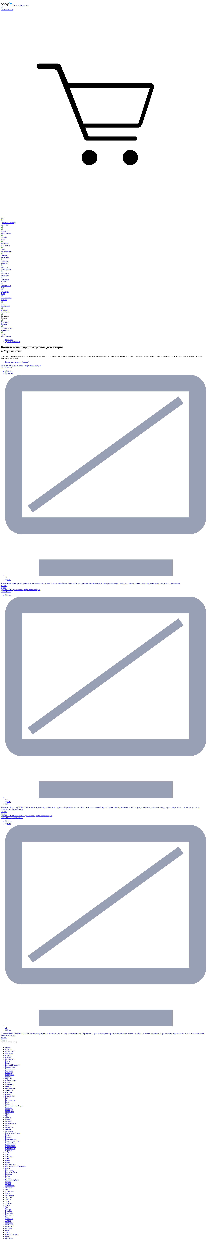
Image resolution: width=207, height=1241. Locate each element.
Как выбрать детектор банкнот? (17, 362)
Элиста (7, 1232)
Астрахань (9, 1053)
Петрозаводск (10, 1164)
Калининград (10, 1100)
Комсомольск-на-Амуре (14, 1106)
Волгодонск (9, 1075)
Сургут (7, 1193)
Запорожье (9, 1090)
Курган (7, 1114)
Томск (7, 1205)
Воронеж (8, 1079)
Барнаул (8, 1055)
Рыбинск (8, 1174)
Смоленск (9, 1188)
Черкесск (8, 1228)
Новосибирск (10, 1149)
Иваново (8, 1092)
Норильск (8, 1151)
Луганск (8, 1119)
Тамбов (8, 1199)
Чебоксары (9, 1223)
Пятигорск (9, 1170)
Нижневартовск (11, 1139)
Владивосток (10, 1067)
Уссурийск (9, 1215)
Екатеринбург (10, 1088)
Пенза (7, 1160)
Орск (7, 1158)
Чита (7, 1230)
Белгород (8, 1057)
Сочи (7, 1189)
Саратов (8, 1184)
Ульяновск (9, 1213)
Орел (7, 1154)
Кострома (8, 1108)
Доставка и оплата (7, 223)
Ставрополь (9, 1191)
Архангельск (10, 1051)
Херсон (8, 1221)
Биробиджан (9, 1059)
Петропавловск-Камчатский (15, 1166)
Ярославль (9, 1238)
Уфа (6, 1217)
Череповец (9, 1226)
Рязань (7, 1176)
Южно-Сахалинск (11, 1234)
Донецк (8, 1086)
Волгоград (9, 1073)
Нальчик (8, 1137)
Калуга (7, 1102)
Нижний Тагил (10, 1143)
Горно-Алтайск (10, 1080)
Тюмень (8, 1209)
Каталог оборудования (20, 5)
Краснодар (9, 1110)
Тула (7, 1207)
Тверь (7, 1201)
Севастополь (10, 1186)
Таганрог (8, 1197)
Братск (7, 1061)
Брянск (7, 1063)
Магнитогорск (10, 1123)
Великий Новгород (12, 1065)
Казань (7, 1098)
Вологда (8, 1077)
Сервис (3, 225)
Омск (7, 1153)
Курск (7, 1116)
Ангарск (8, 1049)
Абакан (8, 1047)
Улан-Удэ (8, 1211)
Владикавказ (10, 1069)
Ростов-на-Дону (11, 1172)
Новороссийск (10, 1147)
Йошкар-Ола (10, 1096)
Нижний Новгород (12, 1141)
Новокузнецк (10, 1145)
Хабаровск (9, 1219)
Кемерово (8, 1104)
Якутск (7, 1236)
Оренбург (8, 1156)
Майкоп (8, 1125)
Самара (8, 1178)
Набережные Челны (12, 1133)
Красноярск (9, 1112)
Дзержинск (9, 1084)
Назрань (8, 1135)
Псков (7, 1168)
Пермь (7, 1162)
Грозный (8, 1082)
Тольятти (8, 1203)
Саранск (8, 1182)
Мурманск (9, 1131)
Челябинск (9, 1225)
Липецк (8, 1117)
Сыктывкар (9, 1195)
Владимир (9, 1071)
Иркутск (8, 1094)
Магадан (8, 1121)
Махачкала (9, 1127)
